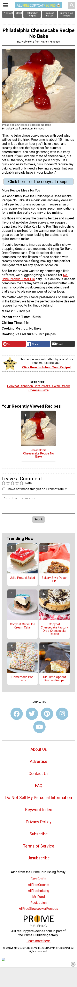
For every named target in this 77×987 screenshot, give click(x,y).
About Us (38, 749)
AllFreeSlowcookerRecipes (38, 909)
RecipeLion (38, 903)
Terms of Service (38, 846)
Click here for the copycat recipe (38, 181)
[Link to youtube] (39, 727)
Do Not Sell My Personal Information (38, 797)
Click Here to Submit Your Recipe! (46, 367)
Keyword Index (38, 809)
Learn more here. (38, 941)
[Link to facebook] (16, 714)
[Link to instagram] (62, 714)
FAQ (38, 785)
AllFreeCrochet (38, 885)
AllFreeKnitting (38, 891)
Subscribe (39, 833)
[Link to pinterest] (47, 714)
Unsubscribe (39, 858)
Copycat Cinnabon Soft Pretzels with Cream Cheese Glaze (38, 388)
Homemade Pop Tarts (22, 679)
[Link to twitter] (32, 714)
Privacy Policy (38, 821)
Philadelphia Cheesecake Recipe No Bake (38, 454)
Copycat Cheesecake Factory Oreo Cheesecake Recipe (54, 629)
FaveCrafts (38, 879)
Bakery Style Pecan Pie (54, 579)
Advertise (38, 761)
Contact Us (38, 773)
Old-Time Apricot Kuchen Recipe (54, 679)
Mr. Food (38, 897)
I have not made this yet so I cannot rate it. (37, 489)
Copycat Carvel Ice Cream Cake (22, 626)
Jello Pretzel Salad (22, 578)
